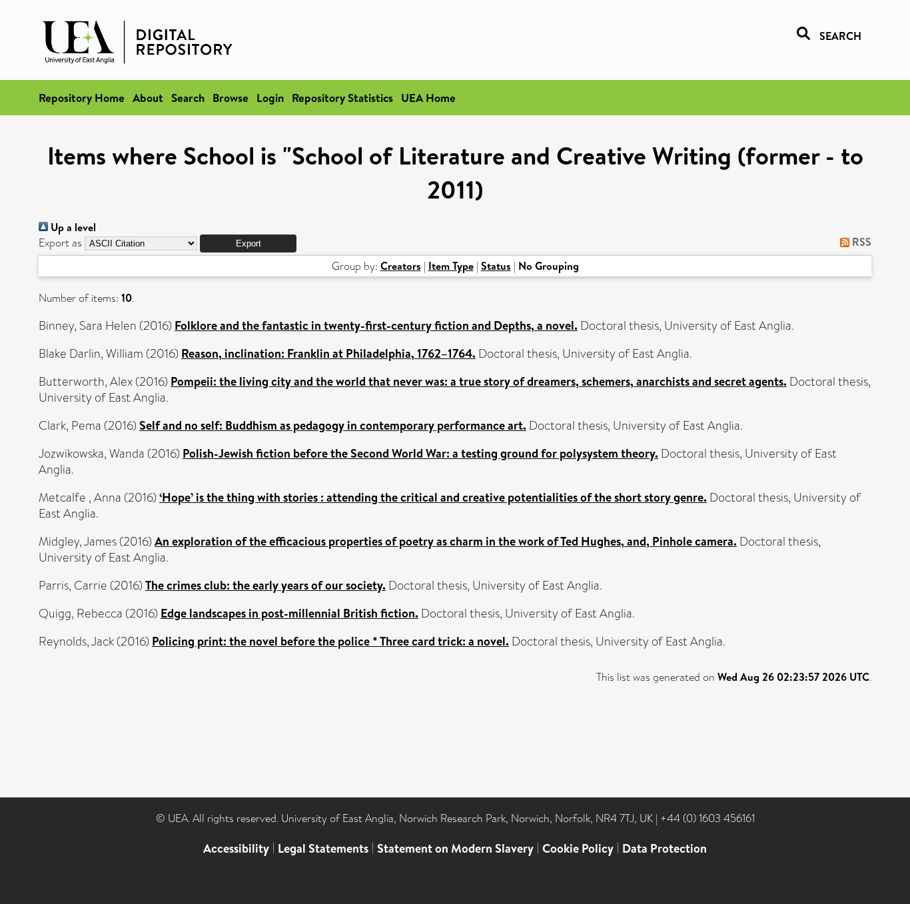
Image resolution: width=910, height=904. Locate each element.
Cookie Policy (578, 848)
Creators (400, 265)
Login (270, 97)
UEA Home (428, 97)
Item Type (451, 265)
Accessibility (236, 848)
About (148, 97)
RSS (860, 241)
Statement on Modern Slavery (455, 848)
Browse (230, 97)
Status (496, 265)
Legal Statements (323, 848)
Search (188, 97)
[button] (248, 243)
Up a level (72, 227)
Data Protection (664, 848)
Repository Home (82, 97)
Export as (60, 242)
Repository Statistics (342, 97)
